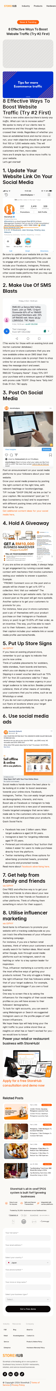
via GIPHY (8, 648)
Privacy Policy (18, 1385)
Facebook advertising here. (36, 866)
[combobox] (28, 1262)
